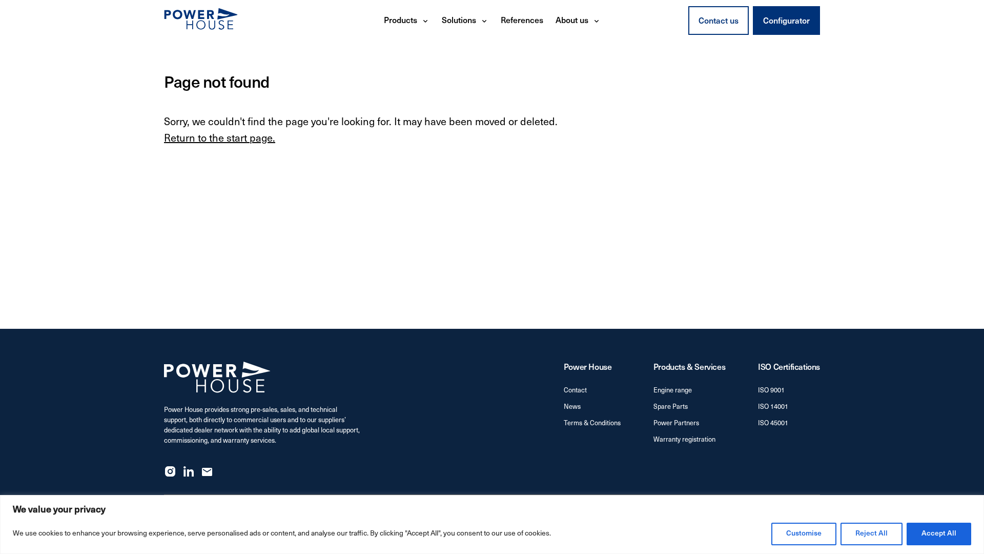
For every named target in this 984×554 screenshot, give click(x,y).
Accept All (938, 534)
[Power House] (217, 377)
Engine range (672, 390)
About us (572, 21)
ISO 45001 (773, 423)
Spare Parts (670, 407)
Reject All (871, 534)
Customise (804, 534)
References (522, 21)
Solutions (459, 21)
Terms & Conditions (592, 423)
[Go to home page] (201, 20)
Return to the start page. (219, 139)
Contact (575, 390)
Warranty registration (684, 440)
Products (400, 21)
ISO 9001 (771, 390)
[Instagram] (170, 471)
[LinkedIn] (188, 471)
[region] (492, 524)
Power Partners (676, 423)
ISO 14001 (773, 407)
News (572, 407)
